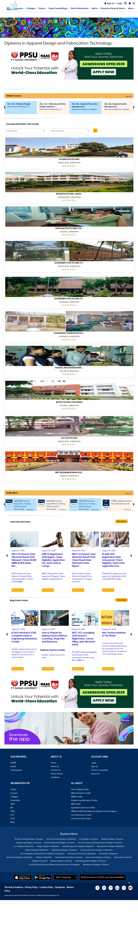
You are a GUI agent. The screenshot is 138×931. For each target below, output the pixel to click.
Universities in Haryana (123, 857)
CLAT (13, 818)
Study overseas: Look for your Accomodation (102, 877)
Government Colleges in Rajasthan (19, 857)
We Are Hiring (56, 774)
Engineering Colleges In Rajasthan (64, 850)
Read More (18, 590)
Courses (19, 8)
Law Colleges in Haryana (88, 839)
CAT (12, 815)
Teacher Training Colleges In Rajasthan (61, 839)
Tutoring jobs (16, 770)
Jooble (13, 766)
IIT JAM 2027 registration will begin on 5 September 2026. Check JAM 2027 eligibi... (114, 576)
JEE (12, 807)
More (131, 8)
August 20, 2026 (49, 550)
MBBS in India (76, 797)
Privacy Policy (31, 887)
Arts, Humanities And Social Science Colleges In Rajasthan (42, 854)
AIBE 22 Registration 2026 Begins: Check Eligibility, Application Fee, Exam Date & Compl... (53, 560)
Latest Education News (81, 818)
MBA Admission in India (81, 793)
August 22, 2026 (18, 629)
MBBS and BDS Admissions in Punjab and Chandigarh (94, 811)
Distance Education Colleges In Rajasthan (97, 850)
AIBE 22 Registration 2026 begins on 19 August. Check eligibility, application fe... (53, 576)
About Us (55, 766)
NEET (13, 804)
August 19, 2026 (78, 550)
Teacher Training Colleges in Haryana (29, 839)
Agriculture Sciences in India (83, 807)
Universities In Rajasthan (108, 854)
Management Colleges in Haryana (96, 864)
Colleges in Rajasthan (44, 857)
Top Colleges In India (80, 789)
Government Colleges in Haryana (98, 857)
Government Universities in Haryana (69, 857)
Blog (12, 822)
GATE (13, 811)
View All (128, 96)
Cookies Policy (46, 887)
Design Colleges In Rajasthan (48, 846)
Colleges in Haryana (40, 861)
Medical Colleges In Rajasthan (36, 850)
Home (53, 763)
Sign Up (110, 3)
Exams (42, 8)
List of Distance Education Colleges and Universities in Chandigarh (54, 864)
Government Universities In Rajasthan (82, 854)
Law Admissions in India (81, 815)
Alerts (94, 8)
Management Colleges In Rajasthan (111, 846)
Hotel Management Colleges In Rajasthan (78, 846)
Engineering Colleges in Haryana (28, 843)
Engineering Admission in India (84, 800)
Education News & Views (113, 8)
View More (121, 521)
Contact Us (56, 770)
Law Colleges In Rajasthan (23, 846)
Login (119, 3)
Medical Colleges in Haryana (112, 839)
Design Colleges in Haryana (61, 861)
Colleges (30, 8)
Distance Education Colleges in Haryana (59, 843)
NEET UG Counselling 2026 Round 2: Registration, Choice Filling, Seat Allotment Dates (83, 638)
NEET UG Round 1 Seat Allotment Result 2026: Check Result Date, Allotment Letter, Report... (84, 560)
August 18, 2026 (108, 550)
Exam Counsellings (58, 8)
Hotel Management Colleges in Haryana (90, 861)
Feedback (55, 777)
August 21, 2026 (18, 550)
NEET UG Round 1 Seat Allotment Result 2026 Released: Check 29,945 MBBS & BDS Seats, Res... (24, 560)
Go (95, 130)
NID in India (76, 804)
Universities (15, 800)
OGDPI (13, 763)
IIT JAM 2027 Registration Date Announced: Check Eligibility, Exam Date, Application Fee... (113, 560)
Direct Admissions (79, 8)
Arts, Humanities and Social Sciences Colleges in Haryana (100, 843)
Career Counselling (99, 770)
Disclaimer (60, 887)
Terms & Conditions (14, 887)
